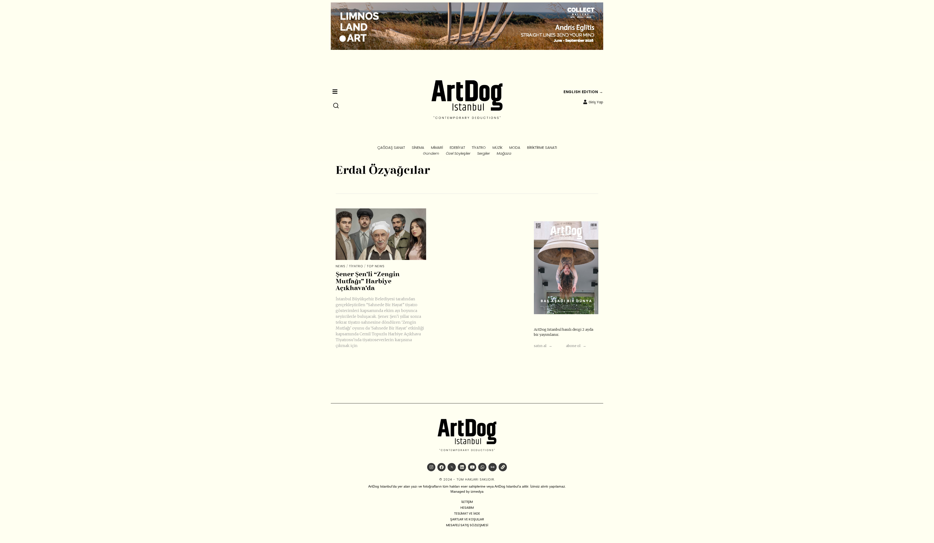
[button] (336, 105)
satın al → (543, 346)
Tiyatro (356, 266)
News (340, 266)
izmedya (477, 491)
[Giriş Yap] (585, 102)
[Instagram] (431, 467)
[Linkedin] (462, 467)
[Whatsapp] (482, 467)
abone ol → (576, 346)
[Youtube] (472, 467)
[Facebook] (441, 467)
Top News (376, 266)
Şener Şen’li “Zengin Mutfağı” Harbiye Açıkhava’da (368, 281)
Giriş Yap (596, 102)
